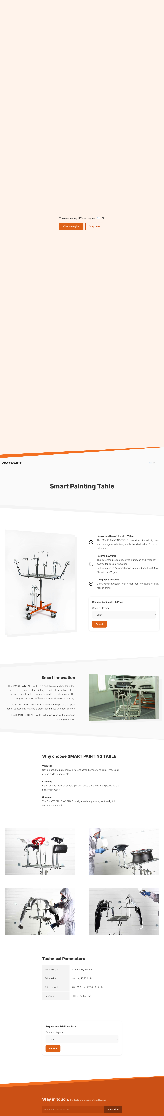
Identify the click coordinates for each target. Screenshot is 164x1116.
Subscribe (112, 1109)
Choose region (71, 226)
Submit (100, 624)
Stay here (94, 226)
